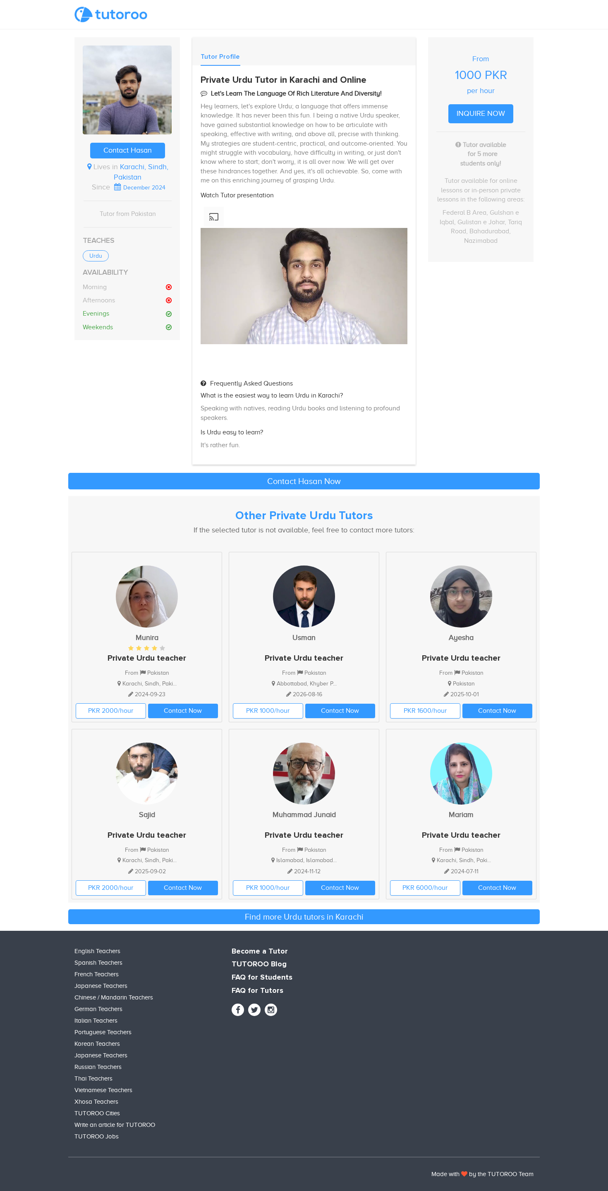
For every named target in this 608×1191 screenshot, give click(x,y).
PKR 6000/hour (425, 887)
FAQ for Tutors (257, 990)
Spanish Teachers (98, 962)
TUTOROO (502, 1174)
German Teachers (98, 1009)
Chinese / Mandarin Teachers (113, 997)
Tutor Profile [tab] (220, 56)
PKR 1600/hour (425, 710)
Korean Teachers (97, 1043)
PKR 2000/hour (110, 710)
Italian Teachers (95, 1020)
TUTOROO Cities (97, 1113)
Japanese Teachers (100, 986)
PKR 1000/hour (268, 710)
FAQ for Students (262, 977)
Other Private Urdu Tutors (304, 516)
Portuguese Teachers (103, 1032)
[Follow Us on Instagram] (271, 1010)
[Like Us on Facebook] (238, 1010)
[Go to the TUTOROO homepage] (110, 14)
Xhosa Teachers (96, 1101)
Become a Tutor (260, 951)
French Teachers (96, 974)
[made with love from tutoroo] (464, 1174)
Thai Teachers (93, 1078)
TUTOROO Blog (259, 964)
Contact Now (183, 710)
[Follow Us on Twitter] (254, 1010)
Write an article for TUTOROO (114, 1125)
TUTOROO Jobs (96, 1136)
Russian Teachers (98, 1067)
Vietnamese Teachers (103, 1090)
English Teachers (97, 951)
